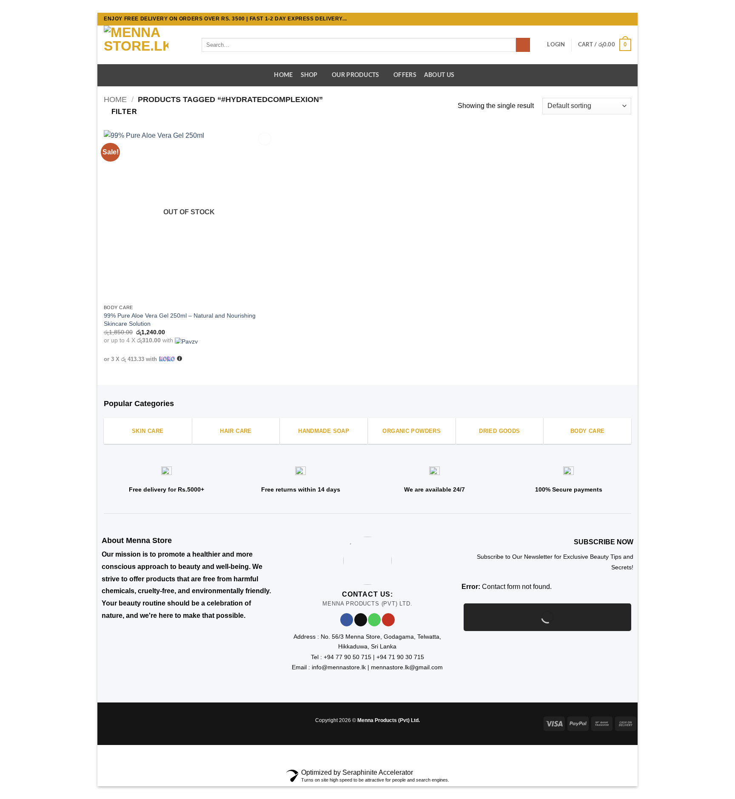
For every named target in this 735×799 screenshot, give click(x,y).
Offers (404, 75)
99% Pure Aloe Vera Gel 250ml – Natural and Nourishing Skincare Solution (180, 319)
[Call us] (374, 619)
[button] (556, 44)
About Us (439, 75)
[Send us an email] (627, 19)
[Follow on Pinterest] (117, 722)
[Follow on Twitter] (618, 19)
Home (283, 75)
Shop (309, 75)
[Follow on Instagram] (610, 19)
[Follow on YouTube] (388, 619)
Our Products (355, 75)
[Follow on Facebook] (602, 19)
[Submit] (523, 45)
